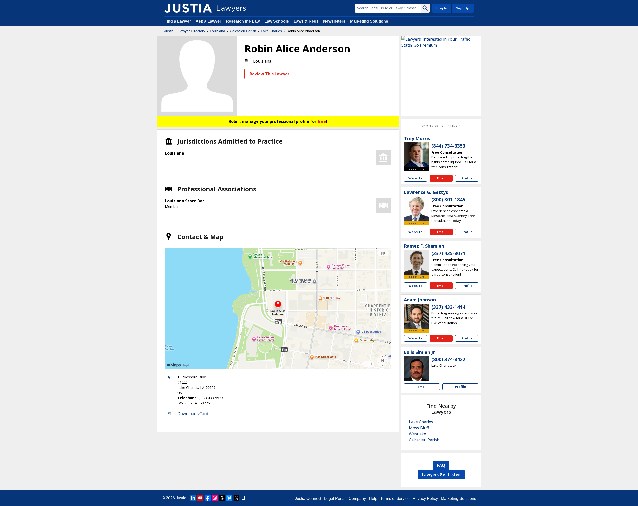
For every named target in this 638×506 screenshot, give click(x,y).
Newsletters (334, 21)
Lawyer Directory (191, 31)
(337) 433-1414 (448, 307)
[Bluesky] (229, 498)
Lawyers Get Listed (441, 474)
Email (441, 178)
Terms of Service (395, 498)
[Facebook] (208, 498)
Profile (466, 178)
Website (415, 178)
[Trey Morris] (416, 154)
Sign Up (462, 8)
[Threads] (222, 498)
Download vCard (192, 413)
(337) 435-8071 (448, 253)
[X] (236, 498)
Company (357, 498)
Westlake (417, 434)
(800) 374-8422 (448, 359)
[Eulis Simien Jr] (416, 368)
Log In (441, 8)
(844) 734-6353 (448, 146)
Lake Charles (271, 31)
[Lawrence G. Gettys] (416, 208)
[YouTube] (200, 498)
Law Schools (276, 21)
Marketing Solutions (369, 21)
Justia (169, 31)
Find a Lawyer (177, 21)
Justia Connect (308, 498)
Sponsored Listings (441, 126)
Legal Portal (335, 498)
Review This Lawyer (269, 74)
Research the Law (243, 21)
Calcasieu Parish (243, 31)
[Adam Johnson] (416, 316)
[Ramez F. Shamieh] (416, 262)
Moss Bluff (419, 428)
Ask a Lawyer (209, 21)
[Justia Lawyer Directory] (188, 8)
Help (373, 498)
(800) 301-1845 (448, 199)
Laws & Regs (306, 21)
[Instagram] (215, 498)
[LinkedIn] (193, 498)
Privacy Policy (425, 498)
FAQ (441, 465)
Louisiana (217, 31)
